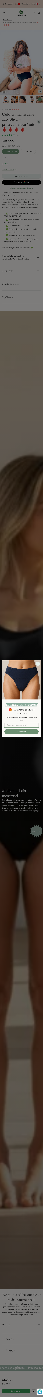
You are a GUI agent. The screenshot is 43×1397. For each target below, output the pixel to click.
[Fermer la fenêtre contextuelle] (38, 664)
